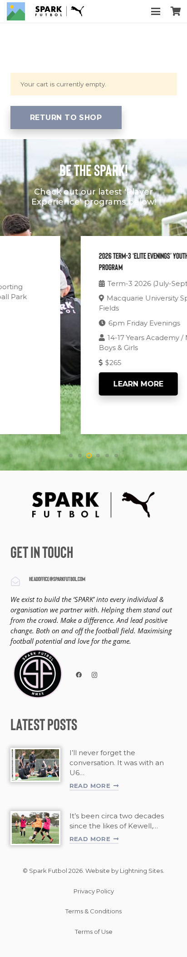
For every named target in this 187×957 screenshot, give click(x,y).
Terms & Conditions (93, 911)
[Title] (16, 11)
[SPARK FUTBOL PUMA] (59, 11)
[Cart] (176, 11)
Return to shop (66, 117)
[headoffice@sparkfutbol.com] (19, 581)
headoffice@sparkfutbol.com (57, 579)
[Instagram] (94, 675)
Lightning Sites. (142, 870)
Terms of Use (94, 931)
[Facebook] (79, 675)
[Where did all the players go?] (35, 828)
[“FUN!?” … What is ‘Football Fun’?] (35, 765)
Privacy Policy (94, 891)
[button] (156, 11)
